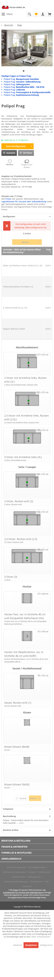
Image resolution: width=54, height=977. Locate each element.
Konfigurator (9, 216)
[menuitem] (7, 14)
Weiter (25, 242)
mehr (21, 823)
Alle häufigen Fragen (36, 867)
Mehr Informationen (40, 936)
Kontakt (32, 872)
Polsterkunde (43, 872)
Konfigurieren (36, 881)
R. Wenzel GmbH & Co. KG (15, 307)
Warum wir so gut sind (16, 867)
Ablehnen (18, 945)
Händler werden (18, 877)
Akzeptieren (31, 945)
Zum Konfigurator (16, 146)
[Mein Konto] (43, 14)
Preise (8, 198)
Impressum (27, 886)
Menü (9, 14)
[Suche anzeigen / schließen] (29, 14)
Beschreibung (9, 816)
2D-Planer (27, 153)
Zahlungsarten (34, 877)
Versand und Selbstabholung (15, 881)
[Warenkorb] (49, 14)
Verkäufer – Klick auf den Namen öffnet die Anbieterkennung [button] (22, 251)
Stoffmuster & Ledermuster (14, 872)
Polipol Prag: (21, 79)
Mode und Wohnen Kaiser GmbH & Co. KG (22, 265)
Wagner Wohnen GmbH (14, 328)
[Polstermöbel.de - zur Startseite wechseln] (14, 7)
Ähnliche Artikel (10, 830)
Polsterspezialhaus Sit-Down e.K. (18, 286)
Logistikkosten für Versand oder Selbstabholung (23, 201)
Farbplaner (8, 809)
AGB (46, 881)
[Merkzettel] (36, 14)
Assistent (10, 153)
